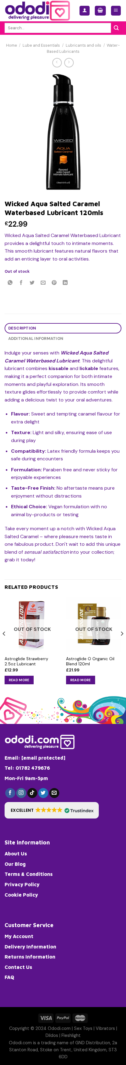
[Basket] (100, 11)
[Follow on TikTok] (32, 793)
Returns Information (30, 956)
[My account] (85, 11)
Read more (19, 680)
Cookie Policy (21, 895)
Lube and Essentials (41, 45)
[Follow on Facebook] (10, 793)
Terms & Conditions (29, 874)
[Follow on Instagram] (21, 793)
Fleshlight (71, 1035)
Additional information (36, 338)
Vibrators (105, 1028)
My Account (19, 936)
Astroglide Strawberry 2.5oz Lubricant (26, 661)
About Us (16, 853)
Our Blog (15, 864)
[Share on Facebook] (21, 283)
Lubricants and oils (83, 45)
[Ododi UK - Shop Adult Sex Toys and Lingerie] (37, 10)
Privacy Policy (22, 884)
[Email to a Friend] (43, 283)
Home (11, 45)
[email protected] (43, 758)
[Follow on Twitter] (43, 793)
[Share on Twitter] (32, 283)
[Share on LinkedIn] (65, 283)
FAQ (9, 977)
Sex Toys (83, 1028)
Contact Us (18, 967)
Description (22, 328)
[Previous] (4, 645)
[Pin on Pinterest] (54, 283)
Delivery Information (30, 946)
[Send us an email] (54, 793)
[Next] (122, 645)
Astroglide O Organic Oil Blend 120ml (90, 661)
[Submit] (116, 28)
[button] (52, 810)
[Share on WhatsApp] (10, 283)
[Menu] (116, 11)
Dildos (52, 1035)
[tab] (63, 328)
